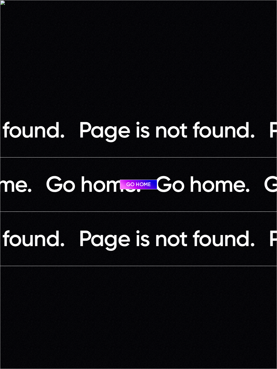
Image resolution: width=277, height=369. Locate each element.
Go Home (138, 184)
